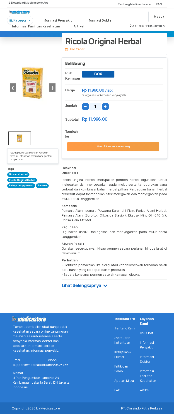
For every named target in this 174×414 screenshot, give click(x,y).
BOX (98, 74)
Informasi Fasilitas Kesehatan (36, 26)
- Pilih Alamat (154, 26)
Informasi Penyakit (57, 20)
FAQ (159, 4)
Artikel (79, 26)
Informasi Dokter (99, 20)
